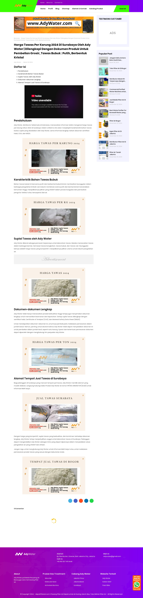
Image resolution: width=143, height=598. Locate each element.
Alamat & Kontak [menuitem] (79, 8)
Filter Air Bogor (115, 121)
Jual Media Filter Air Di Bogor (118, 101)
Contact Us (58, 2)
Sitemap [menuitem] (65, 8)
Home (42, 2)
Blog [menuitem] (57, 8)
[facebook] (115, 2)
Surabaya (77, 585)
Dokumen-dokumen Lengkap (29, 79)
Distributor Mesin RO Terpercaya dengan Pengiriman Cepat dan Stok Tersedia (118, 80)
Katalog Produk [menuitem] (96, 8)
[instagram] (123, 2)
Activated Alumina (52, 585)
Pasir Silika (106, 585)
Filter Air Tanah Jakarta (115, 153)
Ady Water (17, 62)
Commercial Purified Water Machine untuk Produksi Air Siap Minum (118, 90)
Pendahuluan (23, 71)
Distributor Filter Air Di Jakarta (118, 143)
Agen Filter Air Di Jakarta (116, 132)
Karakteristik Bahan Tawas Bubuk (31, 74)
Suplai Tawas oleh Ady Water (29, 77)
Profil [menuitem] (50, 8)
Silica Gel (48, 578)
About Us (49, 2)
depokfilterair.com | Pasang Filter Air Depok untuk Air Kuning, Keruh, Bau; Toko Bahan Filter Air (70, 594)
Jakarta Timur (79, 578)
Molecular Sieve (50, 582)
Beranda (17, 38)
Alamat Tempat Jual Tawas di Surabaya (34, 82)
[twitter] (119, 2)
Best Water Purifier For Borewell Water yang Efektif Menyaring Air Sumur (118, 111)
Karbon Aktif (106, 582)
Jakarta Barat (79, 582)
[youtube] (127, 2)
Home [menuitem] (43, 8)
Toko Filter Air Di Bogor (118, 68)
